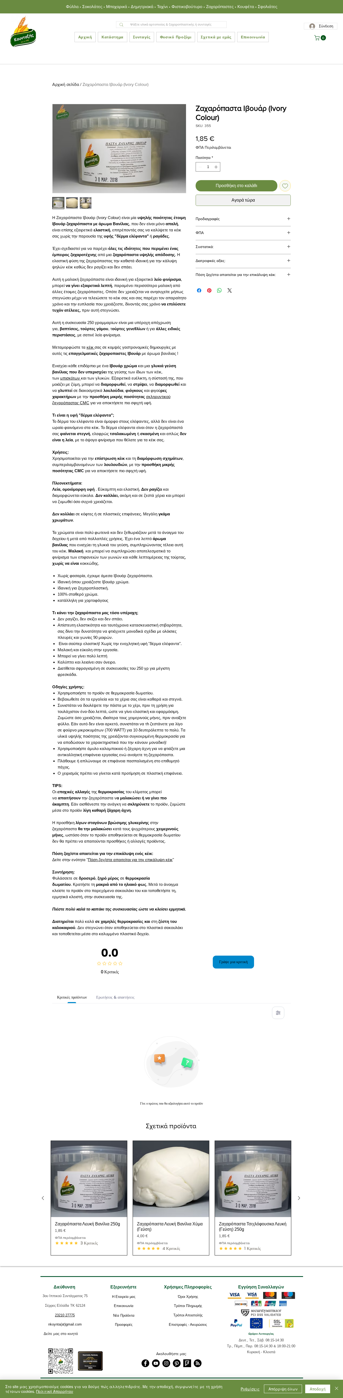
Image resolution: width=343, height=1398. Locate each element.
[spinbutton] (208, 167)
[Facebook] (145, 1363)
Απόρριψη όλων (283, 1389)
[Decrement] (199, 167)
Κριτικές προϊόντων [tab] (72, 997)
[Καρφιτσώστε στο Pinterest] (209, 290)
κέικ (91, 347)
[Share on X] (229, 290)
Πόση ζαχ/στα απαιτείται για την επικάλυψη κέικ (130, 859)
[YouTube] (156, 1363)
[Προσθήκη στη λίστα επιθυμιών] (285, 185)
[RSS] (198, 1363)
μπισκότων (70, 378)
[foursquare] (187, 1363)
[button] (320, 38)
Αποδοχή (318, 1389)
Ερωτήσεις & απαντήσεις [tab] (115, 997)
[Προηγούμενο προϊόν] (43, 1198)
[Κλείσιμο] (336, 1389)
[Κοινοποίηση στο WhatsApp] (219, 290)
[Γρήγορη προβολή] (89, 1179)
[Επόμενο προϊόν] (299, 1198)
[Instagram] (166, 1363)
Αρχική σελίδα (65, 84)
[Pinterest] (177, 1363)
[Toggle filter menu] (278, 1013)
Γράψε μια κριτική (233, 961)
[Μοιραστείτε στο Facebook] (199, 290)
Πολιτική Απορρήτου (54, 1391)
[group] (171, 1198)
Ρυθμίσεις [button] (250, 1389)
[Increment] (216, 167)
